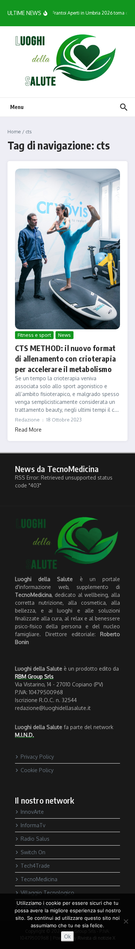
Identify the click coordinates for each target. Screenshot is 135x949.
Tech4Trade (35, 865)
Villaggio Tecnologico (47, 892)
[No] (125, 921)
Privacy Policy (37, 756)
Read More (28, 429)
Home (14, 132)
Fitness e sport (34, 335)
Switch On (33, 852)
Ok (67, 936)
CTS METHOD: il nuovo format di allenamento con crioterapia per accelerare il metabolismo (65, 358)
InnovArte (32, 812)
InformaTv (33, 825)
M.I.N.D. (24, 735)
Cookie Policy (37, 770)
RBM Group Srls (34, 676)
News (64, 335)
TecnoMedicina (39, 879)
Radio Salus (35, 838)
